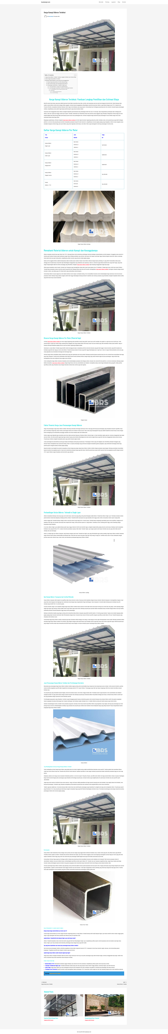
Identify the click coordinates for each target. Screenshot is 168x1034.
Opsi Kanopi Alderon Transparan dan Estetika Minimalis (58, 86)
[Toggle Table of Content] (74, 75)
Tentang (107, 2)
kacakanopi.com (45, 2)
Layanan (113, 2)
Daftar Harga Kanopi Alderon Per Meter (52, 78)
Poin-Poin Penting (55, 92)
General (51, 1020)
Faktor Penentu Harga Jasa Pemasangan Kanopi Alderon (58, 83)
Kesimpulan (53, 90)
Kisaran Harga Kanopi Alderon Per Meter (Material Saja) (57, 82)
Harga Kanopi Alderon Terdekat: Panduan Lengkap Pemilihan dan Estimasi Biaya (60, 77)
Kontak (124, 2)
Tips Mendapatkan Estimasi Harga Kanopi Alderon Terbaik (59, 89)
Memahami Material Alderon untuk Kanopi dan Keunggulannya (57, 80)
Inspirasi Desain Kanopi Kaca (51, 1018)
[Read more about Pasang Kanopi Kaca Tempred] (104, 1005)
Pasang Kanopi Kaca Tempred (92, 1018)
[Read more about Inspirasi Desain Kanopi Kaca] (63, 1005)
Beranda (101, 2)
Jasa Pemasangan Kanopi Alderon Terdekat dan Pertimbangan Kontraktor (61, 88)
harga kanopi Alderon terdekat (69, 120)
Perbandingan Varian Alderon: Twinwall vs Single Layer (57, 85)
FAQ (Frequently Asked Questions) (57, 91)
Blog (119, 2)
